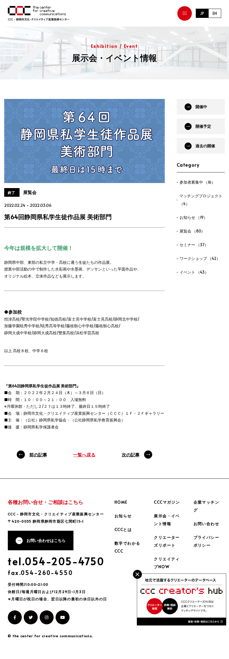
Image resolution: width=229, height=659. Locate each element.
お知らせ (123, 515)
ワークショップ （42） (200, 258)
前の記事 (38, 454)
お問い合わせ (206, 523)
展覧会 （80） (192, 231)
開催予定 (203, 126)
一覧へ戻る (84, 454)
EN (215, 13)
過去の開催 (205, 145)
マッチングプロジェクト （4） (200, 199)
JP (202, 13)
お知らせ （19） (193, 217)
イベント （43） (194, 272)
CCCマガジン (167, 502)
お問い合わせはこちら (46, 540)
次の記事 (131, 454)
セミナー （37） (194, 244)
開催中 (201, 106)
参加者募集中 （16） (197, 182)
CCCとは (123, 529)
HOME (121, 502)
